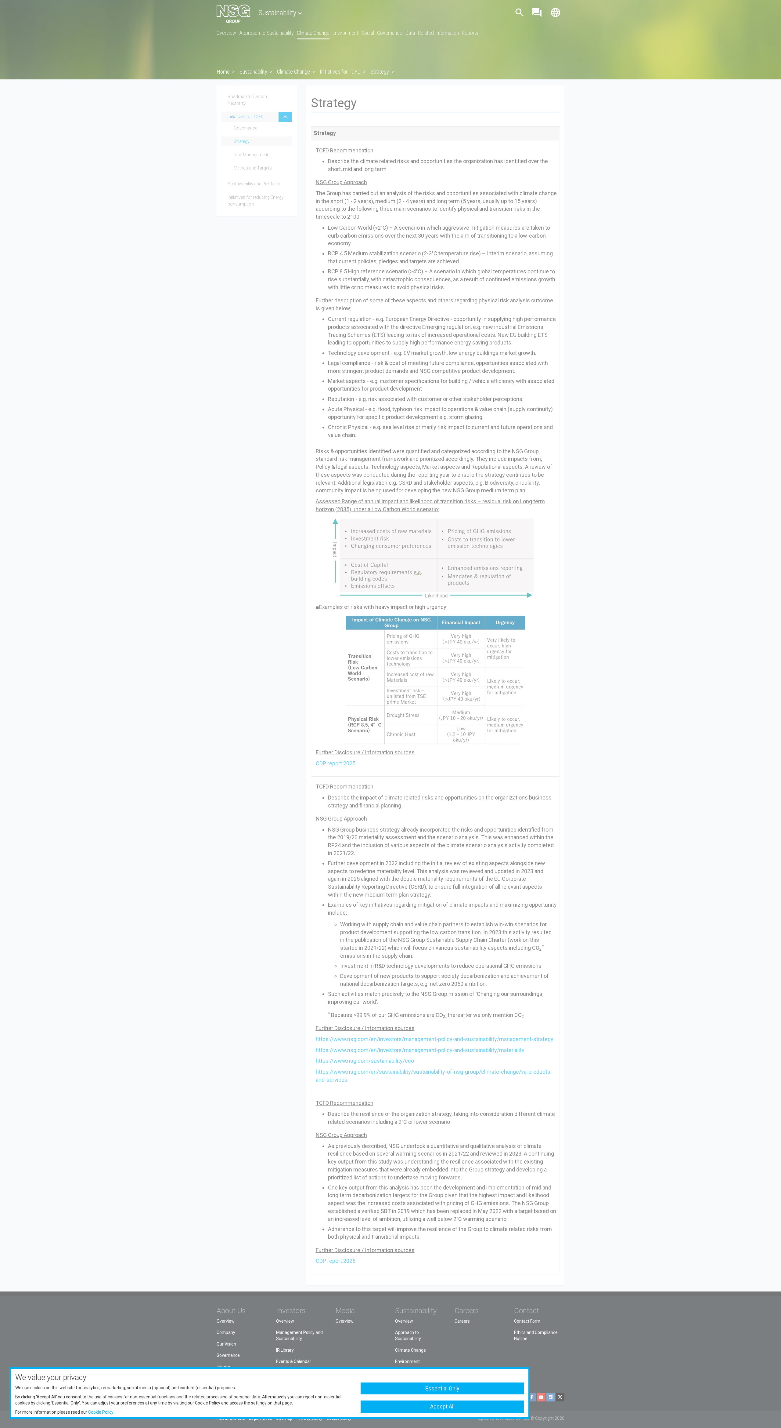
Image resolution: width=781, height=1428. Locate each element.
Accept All (442, 1406)
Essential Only (442, 1388)
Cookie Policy (100, 1412)
